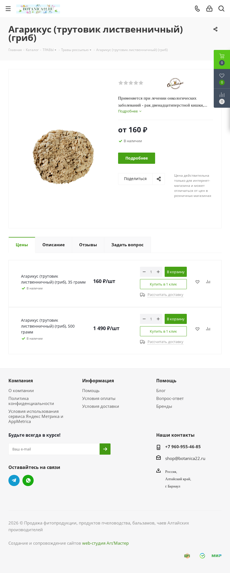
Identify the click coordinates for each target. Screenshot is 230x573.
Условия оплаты (99, 398)
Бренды (164, 406)
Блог (160, 390)
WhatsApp (28, 480)
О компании (21, 390)
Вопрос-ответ (170, 398)
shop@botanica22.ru (185, 458)
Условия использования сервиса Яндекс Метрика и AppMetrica (35, 416)
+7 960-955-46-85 (183, 446)
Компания (20, 381)
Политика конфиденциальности (31, 400)
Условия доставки (100, 406)
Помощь (91, 390)
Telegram (14, 480)
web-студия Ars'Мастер (105, 543)
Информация (98, 381)
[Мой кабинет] (209, 8)
